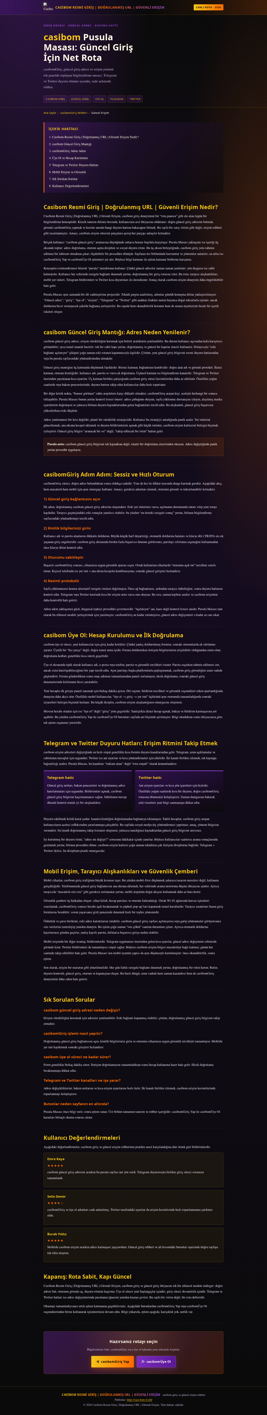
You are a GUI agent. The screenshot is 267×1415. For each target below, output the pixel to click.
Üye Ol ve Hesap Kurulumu (70, 158)
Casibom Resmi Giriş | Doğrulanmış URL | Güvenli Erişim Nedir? (95, 137)
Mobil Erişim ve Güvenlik (69, 172)
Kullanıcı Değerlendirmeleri (70, 185)
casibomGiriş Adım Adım (69, 150)
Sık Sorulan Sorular (65, 178)
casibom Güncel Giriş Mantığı (72, 144)
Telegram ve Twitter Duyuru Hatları (75, 165)
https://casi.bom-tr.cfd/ (139, 1400)
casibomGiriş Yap (115, 1361)
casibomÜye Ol (159, 1361)
